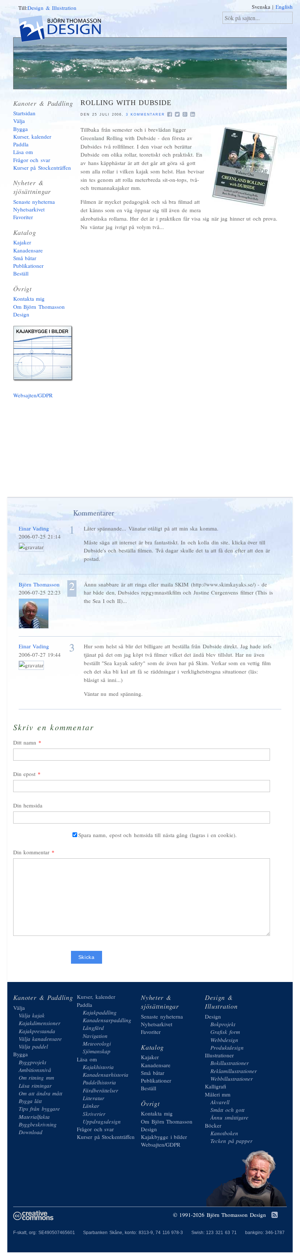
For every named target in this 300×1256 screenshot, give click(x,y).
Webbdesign (224, 1039)
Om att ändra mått (41, 1093)
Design (213, 1016)
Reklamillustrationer (233, 1071)
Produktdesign (227, 1047)
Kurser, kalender (32, 136)
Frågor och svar (31, 160)
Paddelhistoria (99, 1082)
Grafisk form (225, 1031)
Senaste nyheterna (34, 201)
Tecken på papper (231, 1140)
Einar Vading (34, 528)
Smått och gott (227, 1109)
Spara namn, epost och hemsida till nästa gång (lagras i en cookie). (157, 835)
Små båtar (25, 258)
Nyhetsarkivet (29, 209)
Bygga (20, 128)
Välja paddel (33, 1046)
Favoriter (23, 217)
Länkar (91, 1105)
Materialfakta (34, 1116)
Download (30, 1132)
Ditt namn (25, 742)
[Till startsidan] (66, 30)
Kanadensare (28, 250)
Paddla (21, 144)
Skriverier (94, 1113)
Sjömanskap (96, 1051)
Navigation (95, 1035)
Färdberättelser (100, 1090)
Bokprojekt (222, 1024)
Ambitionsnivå (35, 1069)
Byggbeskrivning (38, 1124)
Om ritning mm (36, 1077)
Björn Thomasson (39, 584)
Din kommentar (31, 852)
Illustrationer (219, 1055)
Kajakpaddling (100, 1012)
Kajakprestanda (37, 1031)
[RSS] (274, 1215)
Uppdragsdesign (102, 1121)
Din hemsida (28, 805)
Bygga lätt (30, 1101)
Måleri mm (218, 1094)
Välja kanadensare (40, 1038)
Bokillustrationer (229, 1062)
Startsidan (24, 113)
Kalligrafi (215, 1086)
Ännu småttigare (229, 1117)
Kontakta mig (29, 298)
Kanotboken (224, 1133)
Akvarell (219, 1102)
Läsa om (23, 151)
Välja (19, 120)
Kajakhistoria (98, 1067)
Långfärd (93, 1027)
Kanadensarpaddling (107, 1020)
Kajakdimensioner (39, 1023)
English (284, 6)
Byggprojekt (32, 1062)
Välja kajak (32, 1015)
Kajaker (22, 242)
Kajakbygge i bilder (44, 355)
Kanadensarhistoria (105, 1074)
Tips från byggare (39, 1108)
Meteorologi (97, 1043)
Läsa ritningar (35, 1085)
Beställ (21, 273)
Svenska (261, 6)
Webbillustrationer (231, 1078)
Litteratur (93, 1098)
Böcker (213, 1125)
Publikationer (28, 265)
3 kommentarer (145, 114)
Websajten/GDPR (33, 395)
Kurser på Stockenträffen (42, 167)
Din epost (24, 773)
